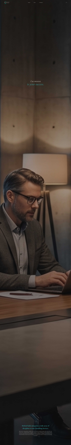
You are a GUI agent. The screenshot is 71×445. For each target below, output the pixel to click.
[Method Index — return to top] (6, 2)
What (29, 2)
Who (35, 2)
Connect (41, 2)
